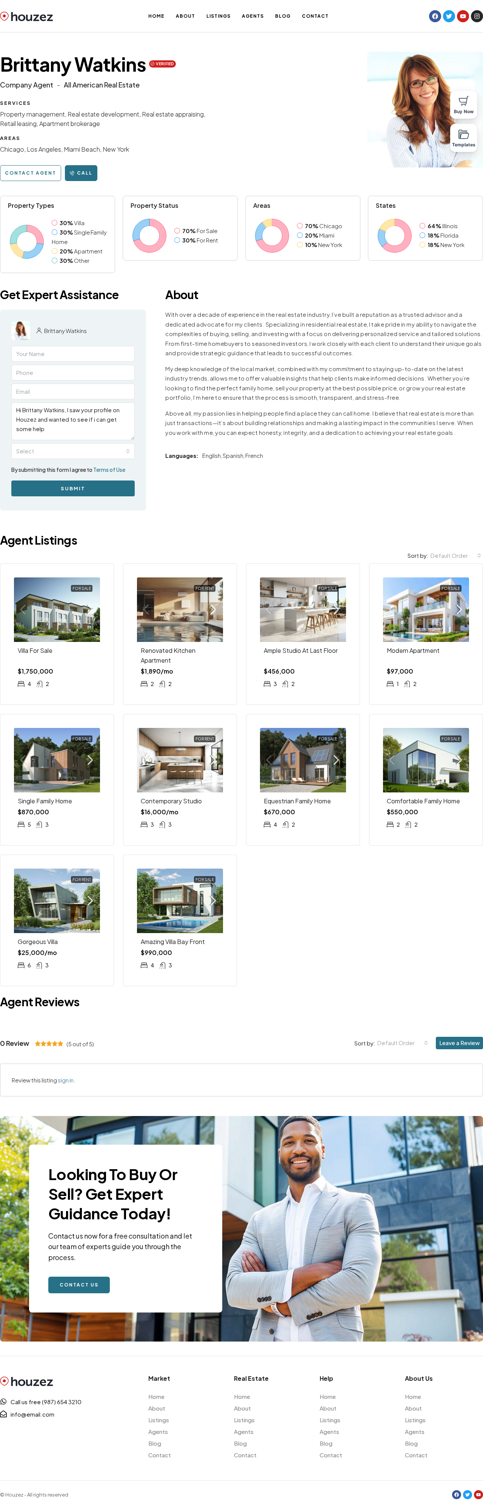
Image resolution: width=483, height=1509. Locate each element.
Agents (253, 16)
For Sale (81, 588)
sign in (66, 1080)
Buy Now (464, 111)
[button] (30, 173)
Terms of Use (109, 469)
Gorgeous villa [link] (38, 942)
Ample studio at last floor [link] (301, 650)
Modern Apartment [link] (413, 650)
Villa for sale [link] (35, 650)
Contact (315, 16)
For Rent (204, 588)
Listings (218, 16)
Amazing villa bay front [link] (173, 942)
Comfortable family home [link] (423, 801)
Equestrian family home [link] (297, 801)
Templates (464, 144)
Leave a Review (459, 1042)
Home (156, 16)
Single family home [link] (45, 801)
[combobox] (73, 451)
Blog (283, 16)
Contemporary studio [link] (171, 801)
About (185, 16)
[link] (57, 609)
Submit (73, 488)
